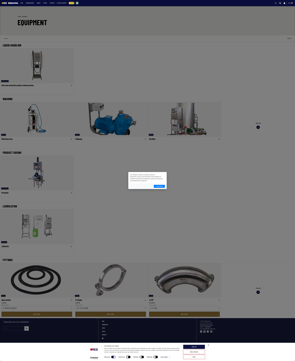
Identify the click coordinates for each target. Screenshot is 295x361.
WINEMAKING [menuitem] (30, 3)
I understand (159, 186)
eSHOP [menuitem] (71, 3)
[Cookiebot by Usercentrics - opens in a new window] (94, 358)
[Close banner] (208, 345)
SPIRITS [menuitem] (52, 3)
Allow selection (194, 352)
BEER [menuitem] (38, 3)
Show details (164, 357)
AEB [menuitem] (22, 3)
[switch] (128, 357)
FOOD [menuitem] (45, 3)
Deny (194, 357)
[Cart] (280, 3)
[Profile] (284, 3)
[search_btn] (275, 3)
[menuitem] (77, 3)
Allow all (194, 346)
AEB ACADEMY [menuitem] (62, 3)
